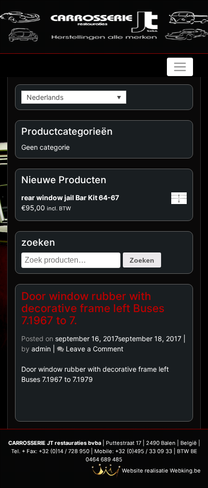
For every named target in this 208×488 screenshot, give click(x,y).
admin (41, 349)
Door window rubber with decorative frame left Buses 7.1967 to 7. (92, 307)
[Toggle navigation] (180, 67)
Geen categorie (45, 147)
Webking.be (185, 470)
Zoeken (142, 260)
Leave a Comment (94, 349)
